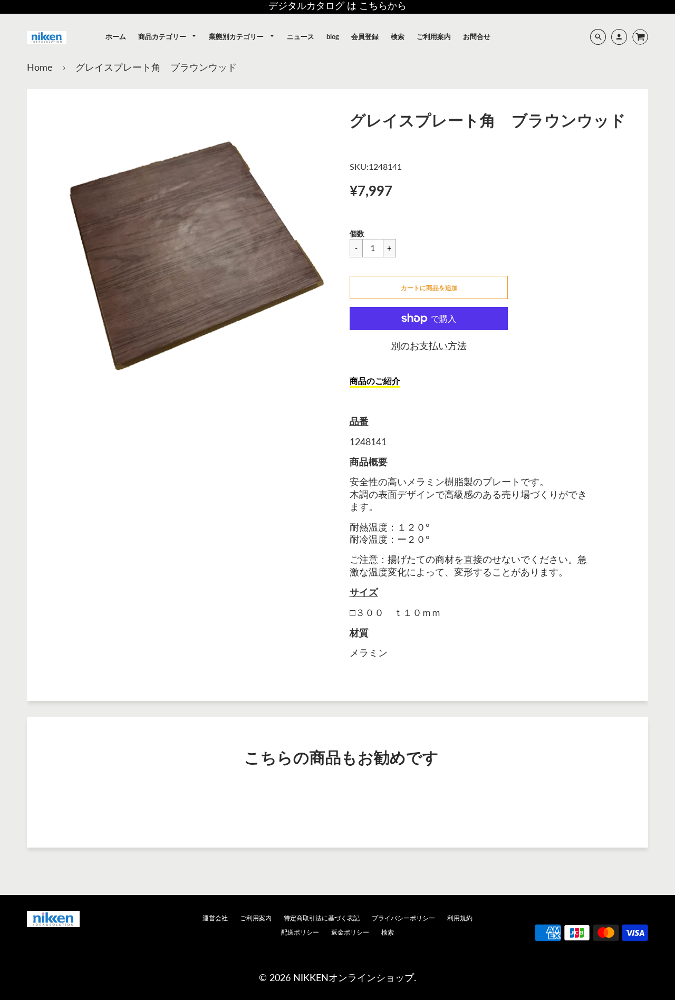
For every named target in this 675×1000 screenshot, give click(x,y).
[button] (429, 287)
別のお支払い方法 (429, 345)
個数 (357, 233)
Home (40, 67)
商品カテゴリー (163, 36)
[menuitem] (115, 36)
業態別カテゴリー (237, 36)
